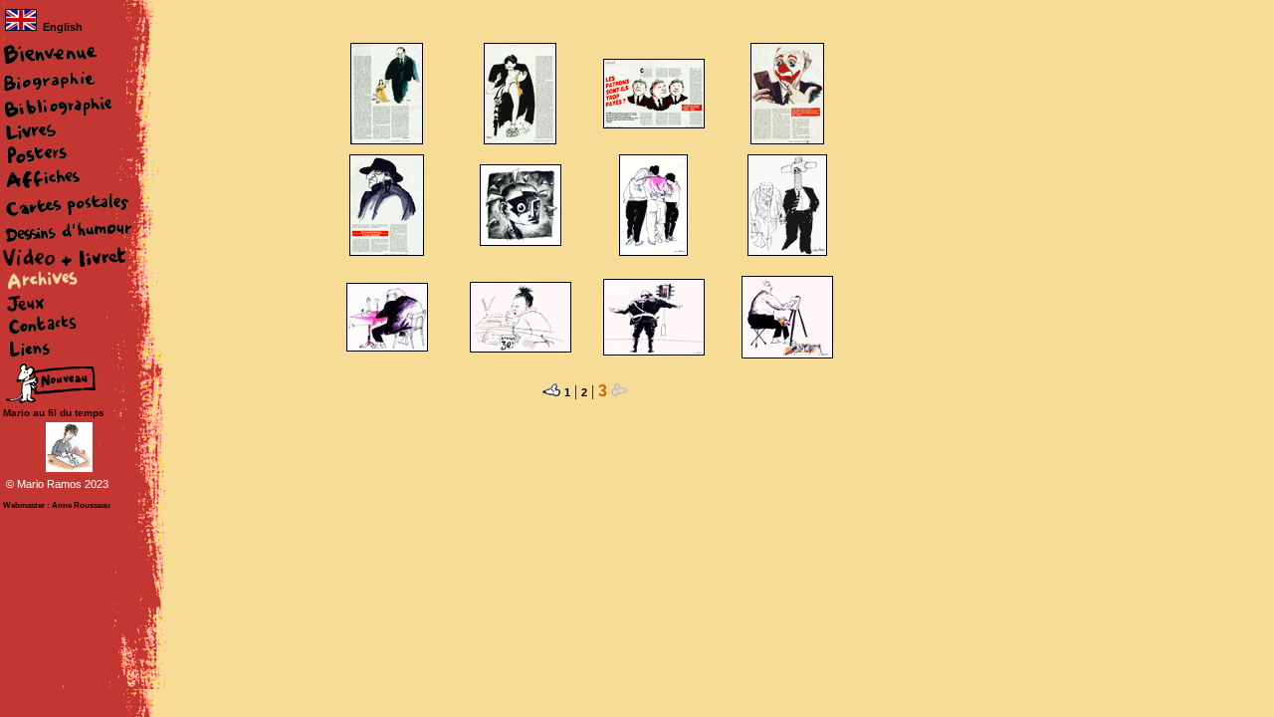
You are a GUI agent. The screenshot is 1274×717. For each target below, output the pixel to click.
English (63, 27)
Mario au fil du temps (54, 412)
